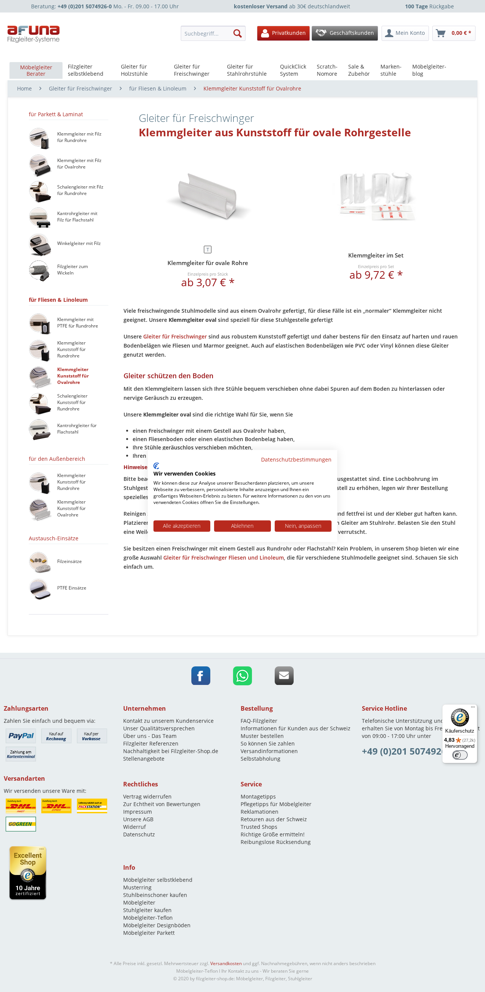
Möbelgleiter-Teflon (148, 917)
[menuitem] (215, 33)
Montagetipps (258, 796)
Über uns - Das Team (150, 735)
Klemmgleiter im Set (376, 255)
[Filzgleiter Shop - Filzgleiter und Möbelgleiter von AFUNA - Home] (34, 34)
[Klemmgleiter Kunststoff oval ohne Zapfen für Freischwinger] (207, 196)
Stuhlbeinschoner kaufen (155, 894)
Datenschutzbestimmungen (296, 459)
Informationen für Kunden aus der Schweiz (295, 728)
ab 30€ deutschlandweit (292, 6)
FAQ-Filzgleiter (259, 720)
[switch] (460, 755)
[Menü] (472, 708)
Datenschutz (139, 834)
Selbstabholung (260, 758)
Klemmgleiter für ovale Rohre (207, 263)
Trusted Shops (259, 826)
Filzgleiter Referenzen (150, 743)
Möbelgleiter (139, 902)
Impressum (137, 811)
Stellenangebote (143, 758)
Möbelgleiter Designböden (157, 925)
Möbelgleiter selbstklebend (157, 879)
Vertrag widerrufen (147, 796)
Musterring (137, 887)
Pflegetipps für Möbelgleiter (276, 804)
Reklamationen (259, 811)
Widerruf (134, 826)
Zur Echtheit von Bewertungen (161, 804)
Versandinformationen (269, 751)
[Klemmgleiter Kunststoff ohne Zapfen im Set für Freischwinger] (376, 196)
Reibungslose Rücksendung (276, 841)
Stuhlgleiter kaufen (147, 910)
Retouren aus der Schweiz (274, 819)
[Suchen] (238, 33)
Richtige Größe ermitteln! (273, 834)
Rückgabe (429, 6)
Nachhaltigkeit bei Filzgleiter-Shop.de (170, 751)
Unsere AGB (138, 819)
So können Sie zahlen (268, 743)
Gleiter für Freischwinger (175, 336)
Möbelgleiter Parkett (149, 932)
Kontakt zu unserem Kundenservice (168, 720)
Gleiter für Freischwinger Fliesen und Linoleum (223, 557)
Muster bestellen (262, 735)
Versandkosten (226, 963)
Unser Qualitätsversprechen (159, 728)
